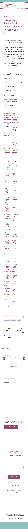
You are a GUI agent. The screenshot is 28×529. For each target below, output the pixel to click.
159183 (7, 139)
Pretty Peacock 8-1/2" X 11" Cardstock (7, 173)
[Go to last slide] (4, 358)
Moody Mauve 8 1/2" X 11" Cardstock (14, 158)
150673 (15, 306)
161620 (15, 290)
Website (6, 417)
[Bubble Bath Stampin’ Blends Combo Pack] (15, 267)
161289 (15, 129)
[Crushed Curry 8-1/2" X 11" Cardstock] (7, 182)
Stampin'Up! (7, 319)
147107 (15, 207)
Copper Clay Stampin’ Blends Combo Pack (15, 258)
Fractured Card (19, 316)
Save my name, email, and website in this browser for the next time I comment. (14, 422)
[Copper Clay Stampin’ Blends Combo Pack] (15, 250)
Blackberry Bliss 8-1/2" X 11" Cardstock (7, 158)
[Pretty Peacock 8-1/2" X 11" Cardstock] (7, 166)
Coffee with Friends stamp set (10, 314)
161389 (7, 125)
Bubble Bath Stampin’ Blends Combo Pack (15, 275)
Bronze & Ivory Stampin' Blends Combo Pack (7, 275)
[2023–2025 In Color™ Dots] (15, 283)
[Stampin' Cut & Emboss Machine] (7, 297)
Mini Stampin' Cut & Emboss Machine (15, 305)
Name (6, 405)
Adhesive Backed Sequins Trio (7, 289)
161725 (15, 174)
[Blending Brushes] (15, 215)
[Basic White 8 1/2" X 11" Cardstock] (15, 136)
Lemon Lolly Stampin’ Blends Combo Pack (15, 240)
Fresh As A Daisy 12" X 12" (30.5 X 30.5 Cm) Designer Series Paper (15, 127)
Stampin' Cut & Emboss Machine (7, 304)
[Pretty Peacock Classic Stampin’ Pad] (15, 183)
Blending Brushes (15, 219)
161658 (7, 242)
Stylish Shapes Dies (7, 138)
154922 (7, 277)
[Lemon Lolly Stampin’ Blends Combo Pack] (15, 232)
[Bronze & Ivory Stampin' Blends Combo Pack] (7, 267)
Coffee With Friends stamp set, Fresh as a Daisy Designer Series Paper (8, 333)
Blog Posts (6, 13)
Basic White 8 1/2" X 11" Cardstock (15, 143)
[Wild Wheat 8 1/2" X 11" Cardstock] (15, 166)
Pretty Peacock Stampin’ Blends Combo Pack (7, 258)
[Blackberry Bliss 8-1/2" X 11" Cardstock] (7, 151)
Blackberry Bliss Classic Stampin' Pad (7, 208)
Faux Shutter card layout (9, 316)
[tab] (11, 366)
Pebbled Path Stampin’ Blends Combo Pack (7, 240)
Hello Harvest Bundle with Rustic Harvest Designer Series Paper (14, 358)
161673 (15, 242)
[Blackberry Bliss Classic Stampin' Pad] (7, 200)
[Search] (23, 467)
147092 (7, 210)
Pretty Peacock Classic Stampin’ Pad (15, 191)
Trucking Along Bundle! (20, 330)
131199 (7, 191)
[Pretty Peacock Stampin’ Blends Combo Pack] (7, 250)
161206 (7, 290)
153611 (15, 220)
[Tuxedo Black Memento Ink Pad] (7, 217)
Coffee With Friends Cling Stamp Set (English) (7, 123)
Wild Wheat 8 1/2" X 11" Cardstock (15, 173)
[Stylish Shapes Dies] (7, 134)
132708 (7, 225)
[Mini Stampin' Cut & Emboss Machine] (15, 298)
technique (13, 319)
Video (18, 319)
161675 (15, 277)
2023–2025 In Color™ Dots (15, 289)
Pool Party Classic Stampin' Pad (15, 206)
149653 (7, 305)
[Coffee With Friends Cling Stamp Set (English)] (7, 116)
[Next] (24, 358)
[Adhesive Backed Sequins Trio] (7, 283)
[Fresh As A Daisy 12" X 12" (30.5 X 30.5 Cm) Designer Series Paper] (15, 118)
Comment (6, 383)
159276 (15, 144)
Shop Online (17, 492)
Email (6, 411)
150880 (7, 175)
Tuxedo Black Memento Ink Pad (7, 224)
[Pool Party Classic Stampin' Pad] (15, 199)
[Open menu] (14, 1)
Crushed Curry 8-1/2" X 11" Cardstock (7, 189)
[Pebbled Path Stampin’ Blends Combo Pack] (7, 232)
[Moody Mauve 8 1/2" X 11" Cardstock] (15, 151)
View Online (10, 492)
